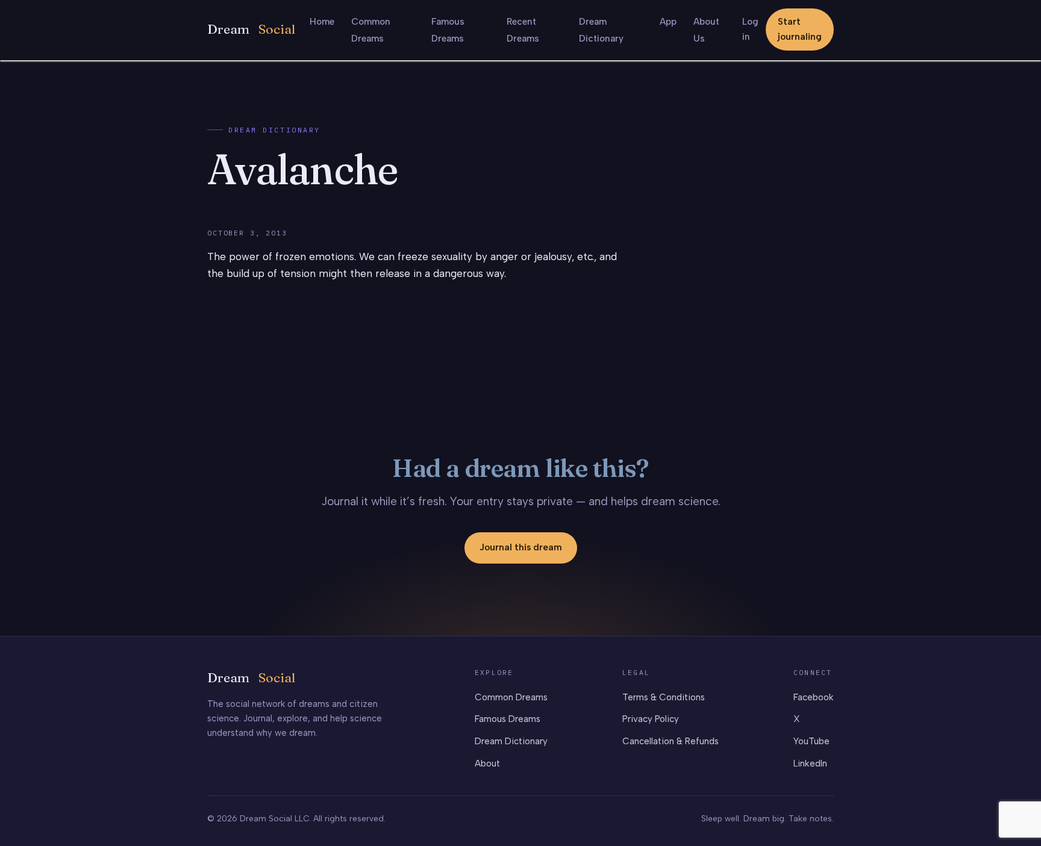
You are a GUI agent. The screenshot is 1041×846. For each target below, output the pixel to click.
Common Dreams (511, 697)
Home (322, 21)
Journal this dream (521, 547)
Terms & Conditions (663, 697)
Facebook (813, 697)
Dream (251, 29)
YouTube (811, 741)
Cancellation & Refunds (670, 741)
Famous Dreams (507, 719)
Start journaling (800, 29)
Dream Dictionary (274, 129)
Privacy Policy (650, 719)
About (487, 763)
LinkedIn (810, 763)
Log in (750, 29)
